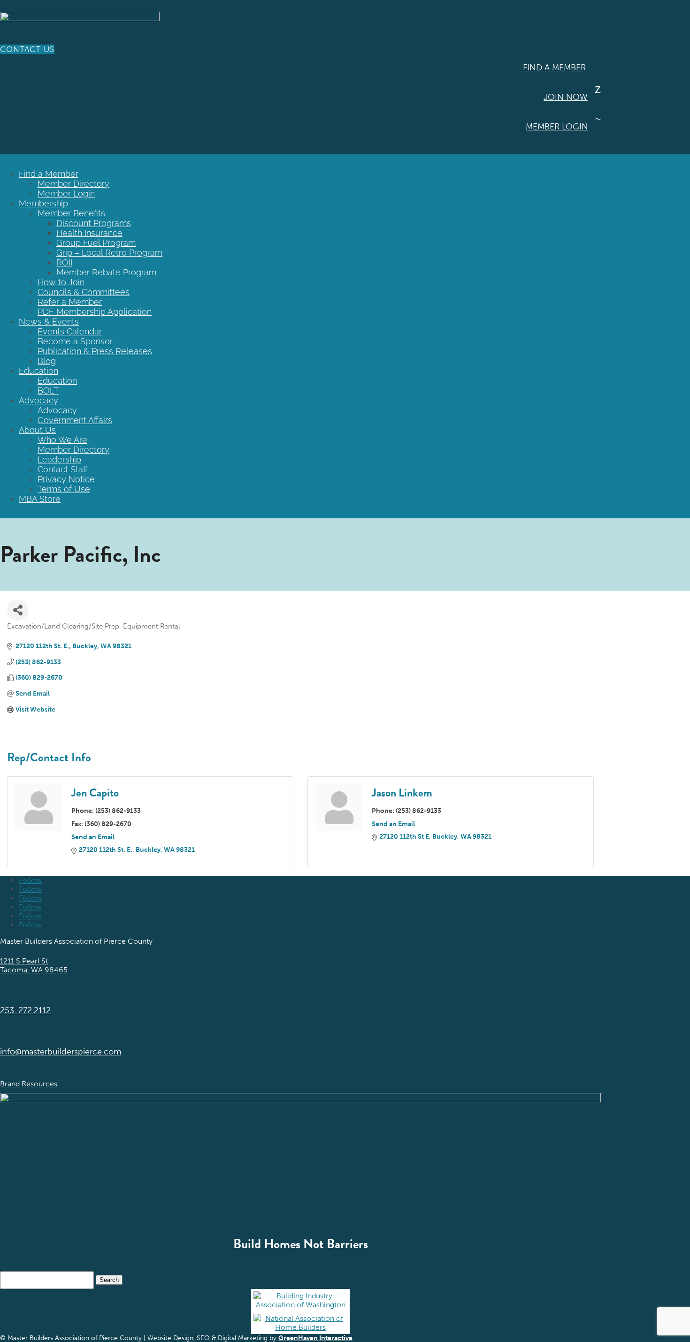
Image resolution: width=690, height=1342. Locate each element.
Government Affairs (75, 420)
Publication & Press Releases (95, 351)
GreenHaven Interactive (315, 1338)
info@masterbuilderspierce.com (60, 1051)
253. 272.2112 (25, 1010)
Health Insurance (89, 233)
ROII (64, 262)
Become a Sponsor (75, 341)
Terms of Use (64, 489)
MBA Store (40, 499)
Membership (43, 203)
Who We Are (62, 440)
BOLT (48, 390)
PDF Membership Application (95, 312)
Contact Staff (63, 469)
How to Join (61, 282)
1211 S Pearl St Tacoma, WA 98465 (34, 965)
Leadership (59, 459)
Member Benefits (71, 213)
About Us (37, 430)
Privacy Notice (66, 479)
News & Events (49, 321)
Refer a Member (70, 302)
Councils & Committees (84, 292)
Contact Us (27, 49)
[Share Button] (17, 610)
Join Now (566, 97)
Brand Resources (28, 1083)
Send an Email (93, 837)
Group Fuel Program (96, 243)
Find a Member (554, 67)
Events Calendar (70, 331)
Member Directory (73, 184)
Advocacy (38, 400)
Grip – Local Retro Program (109, 253)
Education (38, 371)
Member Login (557, 126)
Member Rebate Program (106, 272)
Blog (47, 361)
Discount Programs (93, 223)
